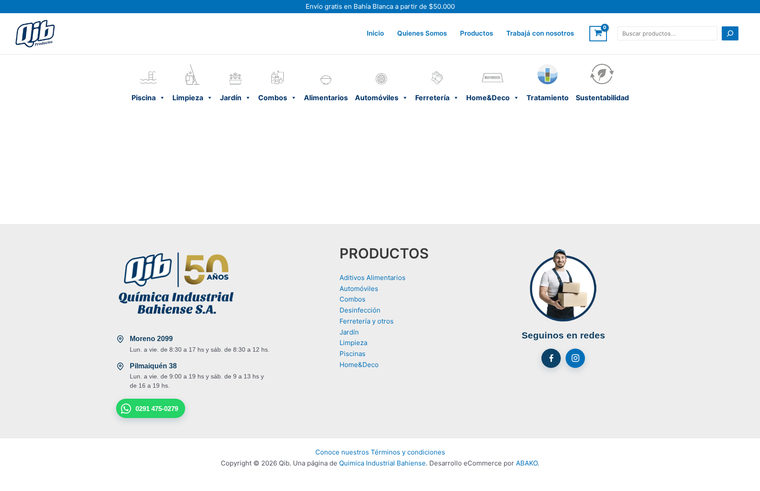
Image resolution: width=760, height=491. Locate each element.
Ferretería (437, 65)
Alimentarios (325, 65)
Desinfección (360, 310)
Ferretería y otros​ (367, 321)
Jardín (235, 65)
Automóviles (381, 65)
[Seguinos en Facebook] (551, 358)
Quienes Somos (422, 33)
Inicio (375, 33)
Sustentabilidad (602, 65)
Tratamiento (547, 65)
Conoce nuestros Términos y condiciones (380, 452)
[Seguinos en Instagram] (575, 358)
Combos (277, 65)
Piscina (148, 65)
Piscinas (352, 353)
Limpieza (192, 65)
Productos (476, 33)
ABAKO (526, 463)
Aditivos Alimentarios (373, 277)
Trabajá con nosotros (540, 33)
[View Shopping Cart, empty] (598, 34)
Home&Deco (493, 65)
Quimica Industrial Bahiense (382, 463)
